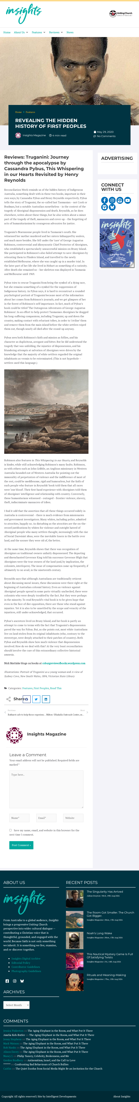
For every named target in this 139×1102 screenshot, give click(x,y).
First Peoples (41, 688)
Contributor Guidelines (26, 967)
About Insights (121, 1096)
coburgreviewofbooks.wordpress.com (63, 663)
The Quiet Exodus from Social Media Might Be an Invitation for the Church (59, 1068)
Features (30, 112)
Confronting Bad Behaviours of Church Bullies (41, 1064)
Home (18, 112)
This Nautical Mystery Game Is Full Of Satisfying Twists (110, 956)
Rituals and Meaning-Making (106, 975)
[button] (21, 32)
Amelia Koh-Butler (14, 1035)
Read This (56, 688)
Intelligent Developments (61, 1096)
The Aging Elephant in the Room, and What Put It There (60, 1030)
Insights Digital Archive (26, 958)
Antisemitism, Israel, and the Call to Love (51, 1060)
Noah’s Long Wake (99, 933)
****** (6, 1064)
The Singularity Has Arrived (105, 891)
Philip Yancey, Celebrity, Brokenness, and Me (43, 1056)
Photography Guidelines (26, 971)
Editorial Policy (21, 963)
